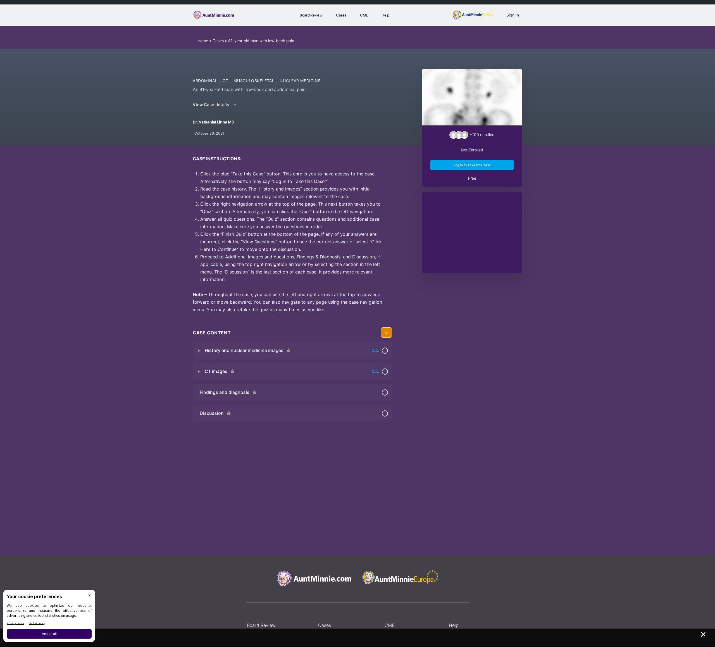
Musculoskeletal (254, 80)
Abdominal (206, 80)
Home (202, 40)
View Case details (211, 104)
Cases (218, 40)
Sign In (512, 15)
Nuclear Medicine (300, 80)
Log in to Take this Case (472, 165)
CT (226, 80)
